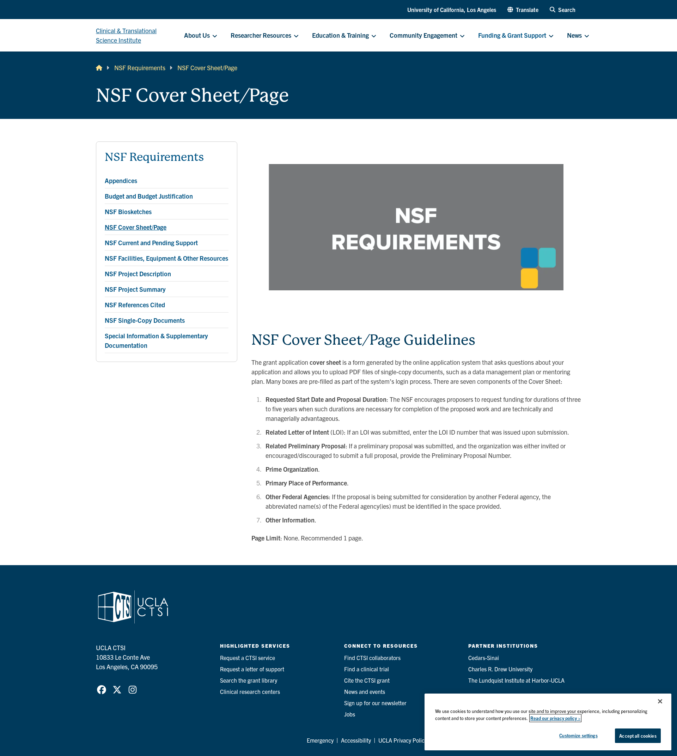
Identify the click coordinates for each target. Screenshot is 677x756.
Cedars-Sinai (483, 657)
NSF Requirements (139, 67)
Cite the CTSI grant (367, 680)
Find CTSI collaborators (372, 657)
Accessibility (356, 740)
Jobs (349, 714)
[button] (523, 9)
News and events (364, 691)
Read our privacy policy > (555, 718)
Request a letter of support (252, 668)
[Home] (99, 67)
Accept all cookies (637, 736)
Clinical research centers (250, 691)
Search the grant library (248, 680)
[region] (548, 722)
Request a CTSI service (247, 657)
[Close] (660, 701)
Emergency (320, 740)
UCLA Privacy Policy (402, 740)
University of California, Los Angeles (451, 9)
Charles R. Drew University (500, 668)
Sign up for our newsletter (375, 702)
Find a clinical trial (366, 668)
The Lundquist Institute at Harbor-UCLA (516, 680)
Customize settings (578, 735)
